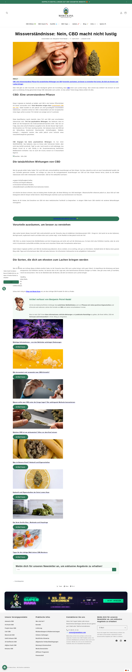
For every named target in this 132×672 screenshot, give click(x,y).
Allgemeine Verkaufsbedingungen (47, 642)
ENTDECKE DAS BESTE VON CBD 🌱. (66, 218)
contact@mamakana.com (77, 632)
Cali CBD (8, 631)
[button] (7, 13)
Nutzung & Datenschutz (43, 645)
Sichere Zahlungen (42, 635)
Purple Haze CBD (10, 628)
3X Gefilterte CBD (11, 642)
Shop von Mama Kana (33, 291)
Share (67, 586)
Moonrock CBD (9, 635)
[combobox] (127, 670)
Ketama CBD (9, 648)
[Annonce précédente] (5, 2)
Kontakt (38, 624)
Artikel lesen (20, 347)
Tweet (60, 586)
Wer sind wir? (40, 621)
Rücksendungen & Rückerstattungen (48, 631)
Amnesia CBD (9, 621)
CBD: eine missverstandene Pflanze (25, 81)
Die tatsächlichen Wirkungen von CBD (49, 81)
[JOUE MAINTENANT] (66, 601)
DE (128, 670)
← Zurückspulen (18, 581)
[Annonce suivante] (126, 2)
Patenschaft (40, 655)
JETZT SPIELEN (114, 600)
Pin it (73, 586)
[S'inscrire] (125, 627)
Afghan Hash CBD (11, 645)
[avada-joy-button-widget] (4, 667)
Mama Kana (12, 667)
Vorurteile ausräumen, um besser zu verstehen (78, 81)
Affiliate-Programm (42, 652)
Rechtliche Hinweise (42, 638)
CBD (68, 88)
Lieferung (39, 628)
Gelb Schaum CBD (11, 638)
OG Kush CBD (9, 624)
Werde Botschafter (42, 648)
